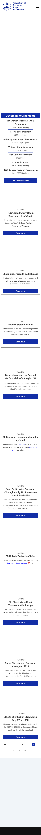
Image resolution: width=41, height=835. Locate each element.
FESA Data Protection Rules (20, 556)
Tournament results (20, 814)
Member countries (21, 798)
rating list (21, 444)
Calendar (20, 811)
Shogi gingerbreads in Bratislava (20, 273)
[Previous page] (5, 744)
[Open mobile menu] (37, 7)
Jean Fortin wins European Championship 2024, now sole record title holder (20, 492)
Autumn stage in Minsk (20, 324)
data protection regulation (17, 563)
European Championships (20, 817)
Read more (20, 233)
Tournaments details (20, 180)
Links (20, 796)
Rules (20, 801)
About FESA (20, 793)
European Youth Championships (20, 820)
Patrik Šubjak (28, 831)
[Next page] (25, 750)
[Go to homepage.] (14, 7)
